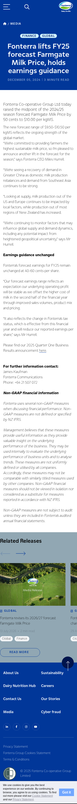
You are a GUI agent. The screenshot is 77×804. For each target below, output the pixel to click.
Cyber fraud (51, 712)
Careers (47, 686)
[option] (32, 602)
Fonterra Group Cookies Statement (26, 753)
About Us (11, 673)
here (42, 351)
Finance (29, 36)
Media (8, 712)
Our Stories (50, 699)
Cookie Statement (42, 795)
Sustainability (52, 673)
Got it (66, 792)
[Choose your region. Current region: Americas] (17, 7)
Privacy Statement (15, 746)
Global (48, 36)
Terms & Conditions (16, 759)
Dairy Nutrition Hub (19, 686)
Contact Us (12, 699)
